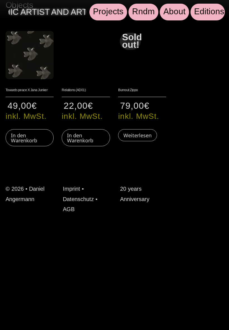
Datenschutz (78, 199)
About (174, 11)
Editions (209, 11)
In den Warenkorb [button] (24, 138)
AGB (69, 209)
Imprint (71, 189)
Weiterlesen (137, 135)
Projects (108, 11)
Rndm (143, 11)
